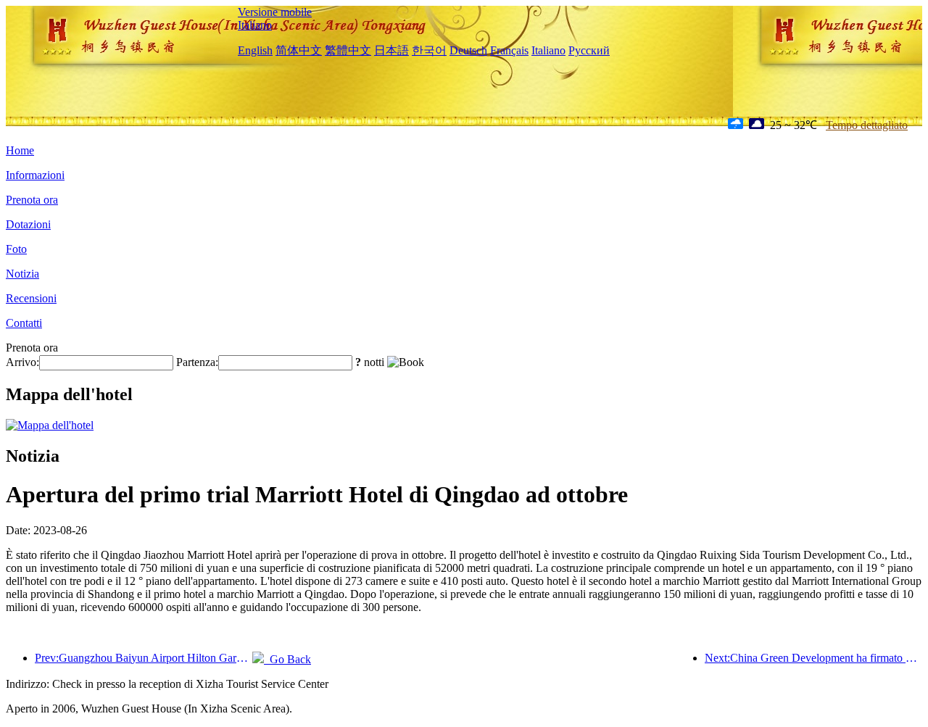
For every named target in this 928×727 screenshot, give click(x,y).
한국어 (429, 50)
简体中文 (299, 50)
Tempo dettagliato (867, 125)
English (255, 50)
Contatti (24, 323)
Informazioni (35, 175)
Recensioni (31, 298)
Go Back (287, 659)
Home (20, 150)
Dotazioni (28, 224)
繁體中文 (348, 50)
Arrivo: (22, 362)
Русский (589, 50)
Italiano (255, 25)
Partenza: (197, 362)
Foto (16, 249)
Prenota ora (32, 200)
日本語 (391, 50)
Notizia (22, 273)
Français (509, 50)
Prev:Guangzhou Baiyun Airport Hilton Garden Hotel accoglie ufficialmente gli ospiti (143, 658)
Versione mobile (275, 12)
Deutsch (468, 50)
